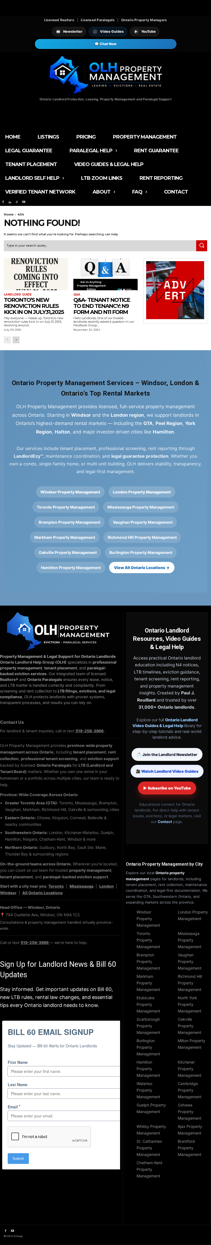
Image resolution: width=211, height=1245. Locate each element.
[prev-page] (7, 339)
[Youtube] (24, 202)
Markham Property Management (64, 537)
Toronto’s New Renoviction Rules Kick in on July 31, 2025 (34, 306)
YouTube (145, 31)
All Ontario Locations (42, 892)
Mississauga (81, 886)
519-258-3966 (90, 730)
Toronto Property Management (66, 507)
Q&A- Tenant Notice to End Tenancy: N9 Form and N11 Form (101, 306)
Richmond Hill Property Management (142, 537)
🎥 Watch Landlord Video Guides (167, 771)
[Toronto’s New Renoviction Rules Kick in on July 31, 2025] (36, 274)
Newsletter (69, 31)
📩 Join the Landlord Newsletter (167, 754)
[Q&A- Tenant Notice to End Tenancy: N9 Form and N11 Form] (105, 274)
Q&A (76, 294)
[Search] (201, 245)
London (106, 886)
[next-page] (16, 339)
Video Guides (108, 31)
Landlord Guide (18, 294)
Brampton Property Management (69, 522)
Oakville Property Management (68, 552)
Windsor (8, 892)
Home (9, 214)
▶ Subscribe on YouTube (167, 788)
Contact (165, 821)
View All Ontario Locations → (142, 567)
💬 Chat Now (105, 44)
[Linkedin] (10, 202)
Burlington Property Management (140, 552)
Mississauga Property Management (140, 507)
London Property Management (142, 492)
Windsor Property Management (70, 492)
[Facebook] (3, 202)
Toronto (56, 886)
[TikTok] (17, 202)
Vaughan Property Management (143, 522)
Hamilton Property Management (71, 567)
